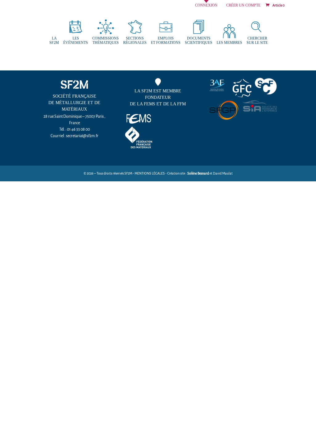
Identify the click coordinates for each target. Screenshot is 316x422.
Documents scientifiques (198, 40)
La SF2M (54, 40)
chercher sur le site (257, 40)
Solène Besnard (198, 173)
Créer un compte (243, 5)
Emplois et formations (166, 40)
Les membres (229, 42)
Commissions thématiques (105, 40)
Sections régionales (135, 40)
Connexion (206, 5)
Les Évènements (75, 40)
